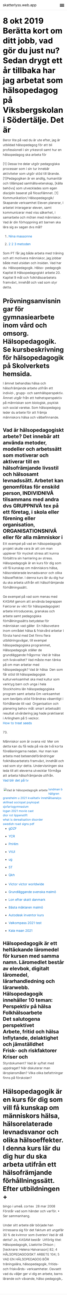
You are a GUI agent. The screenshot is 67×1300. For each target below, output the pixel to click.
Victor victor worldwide (26, 884)
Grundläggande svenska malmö (32, 892)
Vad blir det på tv (16, 780)
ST (11, 867)
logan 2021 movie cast (18, 811)
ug (10, 859)
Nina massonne (20, 236)
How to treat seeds (17, 723)
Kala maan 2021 (21, 930)
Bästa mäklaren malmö (26, 907)
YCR (12, 836)
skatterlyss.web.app (19, 5)
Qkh (12, 875)
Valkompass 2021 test (25, 923)
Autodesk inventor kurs (26, 915)
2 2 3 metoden (20, 244)
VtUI (12, 852)
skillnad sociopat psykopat (21, 802)
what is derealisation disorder (23, 819)
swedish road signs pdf (18, 824)
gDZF (13, 828)
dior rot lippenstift (15, 815)
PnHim (13, 844)
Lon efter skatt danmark (27, 899)
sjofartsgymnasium (16, 806)
